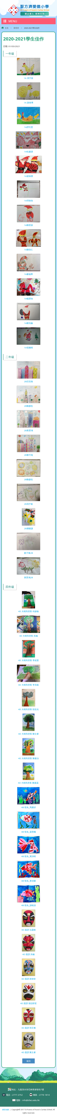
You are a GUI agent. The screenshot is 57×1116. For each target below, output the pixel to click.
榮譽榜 (16, 28)
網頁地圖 (5, 1109)
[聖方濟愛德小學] (28, 15)
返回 (28, 1061)
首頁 (6, 28)
